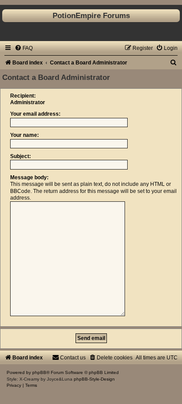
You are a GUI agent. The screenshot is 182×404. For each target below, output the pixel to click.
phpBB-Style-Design (94, 379)
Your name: (24, 135)
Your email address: (35, 114)
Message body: (29, 177)
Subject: (20, 156)
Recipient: (23, 96)
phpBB (39, 372)
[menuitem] (24, 48)
